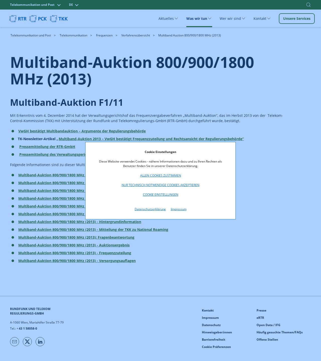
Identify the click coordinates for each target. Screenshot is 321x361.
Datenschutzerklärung (150, 209)
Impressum (179, 209)
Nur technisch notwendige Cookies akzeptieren (160, 185)
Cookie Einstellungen (160, 194)
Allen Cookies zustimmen (160, 175)
